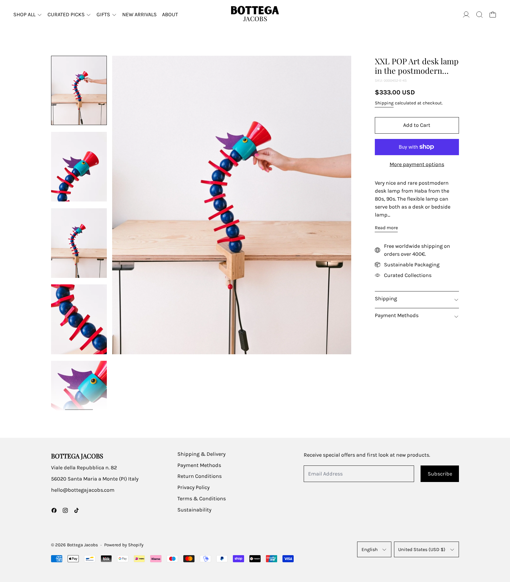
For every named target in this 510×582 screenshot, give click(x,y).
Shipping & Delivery (201, 454)
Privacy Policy (193, 487)
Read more (386, 227)
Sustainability (194, 509)
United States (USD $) (421, 549)
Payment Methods (199, 465)
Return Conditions (199, 476)
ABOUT (170, 14)
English (370, 549)
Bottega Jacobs (82, 544)
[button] (479, 15)
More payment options (417, 164)
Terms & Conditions (201, 498)
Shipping (384, 103)
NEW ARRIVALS (139, 14)
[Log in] (466, 15)
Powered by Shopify (123, 544)
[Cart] (493, 15)
